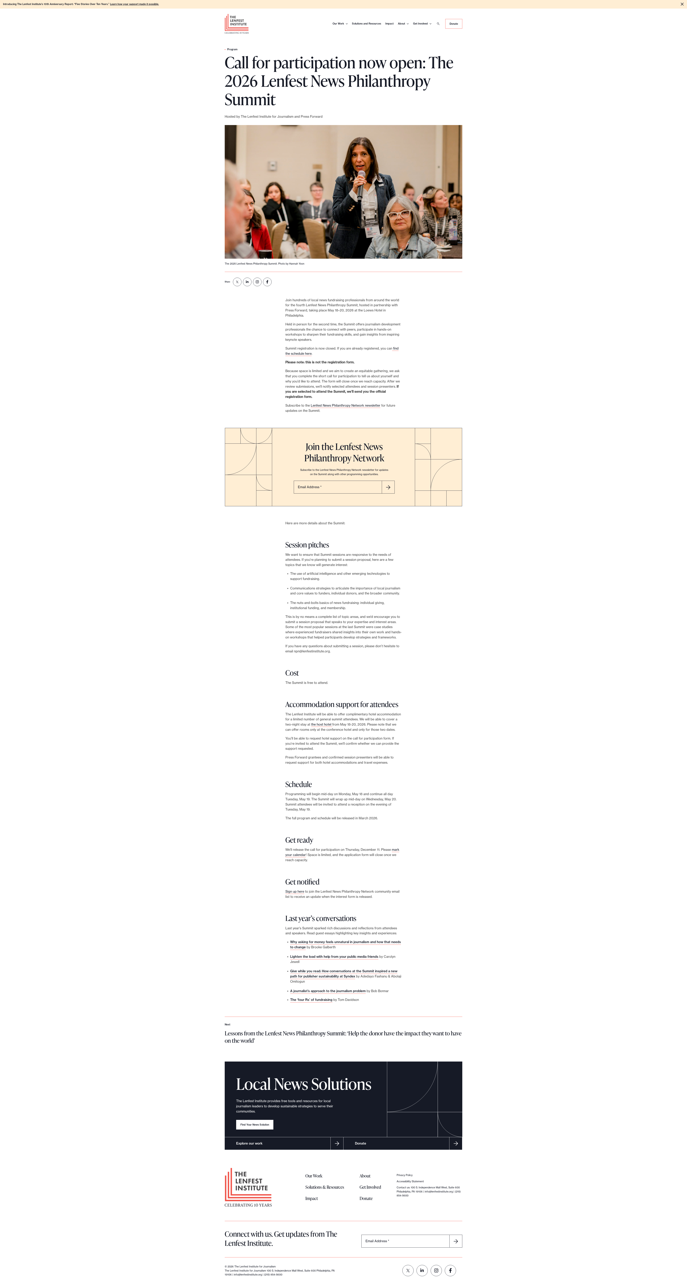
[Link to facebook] (450, 1270)
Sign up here (294, 891)
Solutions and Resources (366, 23)
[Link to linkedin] (422, 1270)
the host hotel (321, 724)
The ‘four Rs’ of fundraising (311, 1000)
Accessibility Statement (410, 1181)
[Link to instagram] (436, 1270)
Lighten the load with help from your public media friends (334, 957)
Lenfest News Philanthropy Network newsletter (345, 405)
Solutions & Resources (324, 1187)
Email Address (309, 487)
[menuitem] (237, 282)
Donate (454, 23)
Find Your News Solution (254, 1124)
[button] (682, 4)
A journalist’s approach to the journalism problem (328, 991)
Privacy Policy (405, 1175)
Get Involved (420, 23)
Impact (389, 23)
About (401, 23)
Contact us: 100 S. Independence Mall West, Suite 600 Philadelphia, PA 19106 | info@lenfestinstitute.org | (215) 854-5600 (429, 1191)
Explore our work (249, 1143)
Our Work (338, 23)
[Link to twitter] (408, 1270)
